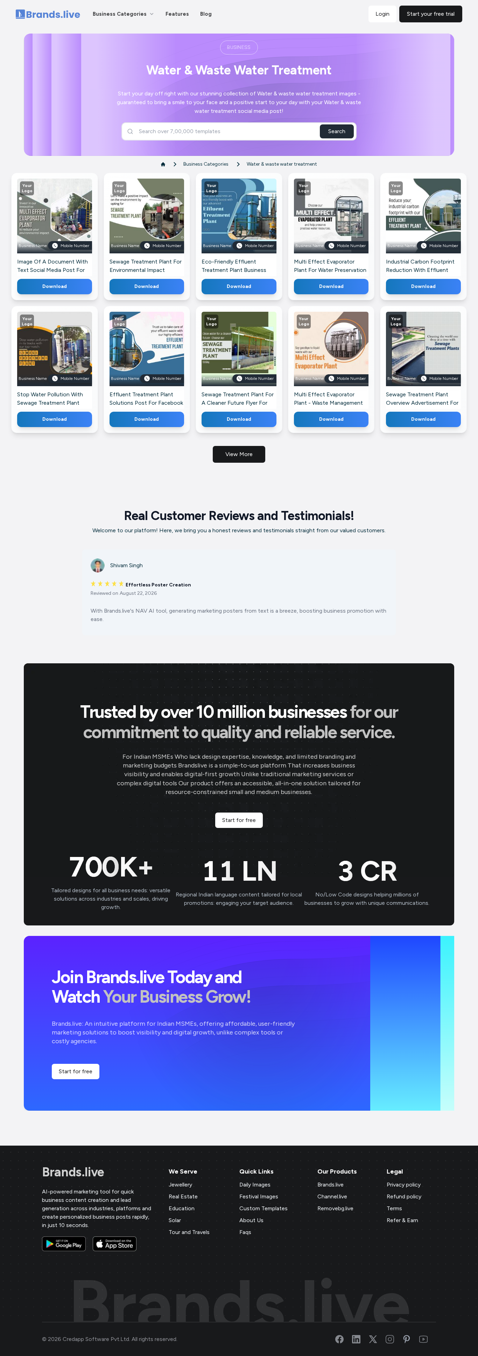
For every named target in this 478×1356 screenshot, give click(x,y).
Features (177, 14)
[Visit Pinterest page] (410, 1339)
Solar (175, 1220)
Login (382, 13)
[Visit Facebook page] (343, 1339)
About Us (251, 1220)
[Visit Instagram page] (394, 1339)
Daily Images (254, 1184)
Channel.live (332, 1196)
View (66, 226)
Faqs (245, 1232)
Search (336, 131)
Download (54, 286)
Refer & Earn (402, 1220)
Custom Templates (263, 1208)
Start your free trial (431, 13)
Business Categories (120, 14)
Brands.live (73, 1172)
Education (182, 1208)
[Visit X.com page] (377, 1339)
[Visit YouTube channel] (427, 1339)
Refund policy (404, 1196)
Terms (394, 1208)
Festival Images (258, 1196)
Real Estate (183, 1196)
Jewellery (180, 1184)
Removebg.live (335, 1208)
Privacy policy (404, 1184)
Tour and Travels (189, 1232)
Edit (39, 226)
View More (239, 454)
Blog (206, 14)
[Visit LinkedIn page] (360, 1339)
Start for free (239, 820)
